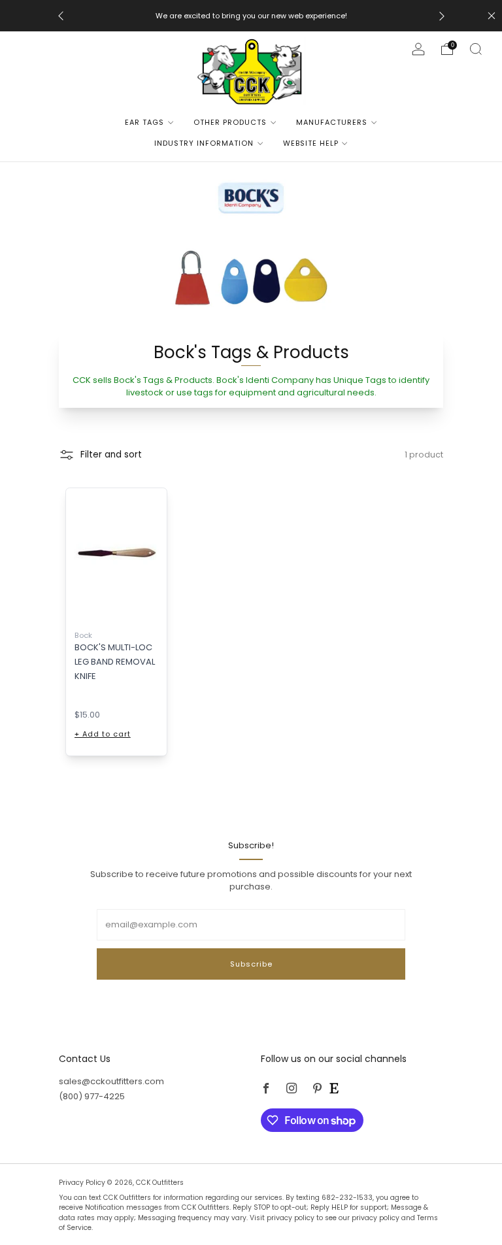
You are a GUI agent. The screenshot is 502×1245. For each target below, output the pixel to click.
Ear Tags (144, 122)
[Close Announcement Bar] (491, 15)
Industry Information (204, 143)
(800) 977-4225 (92, 1096)
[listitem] (251, 15)
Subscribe (251, 964)
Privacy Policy (83, 1182)
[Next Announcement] (441, 16)
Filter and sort (111, 454)
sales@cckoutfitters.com (111, 1081)
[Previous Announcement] (60, 16)
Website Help (311, 143)
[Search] (475, 49)
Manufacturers (331, 122)
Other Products (230, 122)
